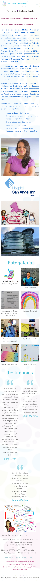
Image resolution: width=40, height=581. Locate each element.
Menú (37, 4)
